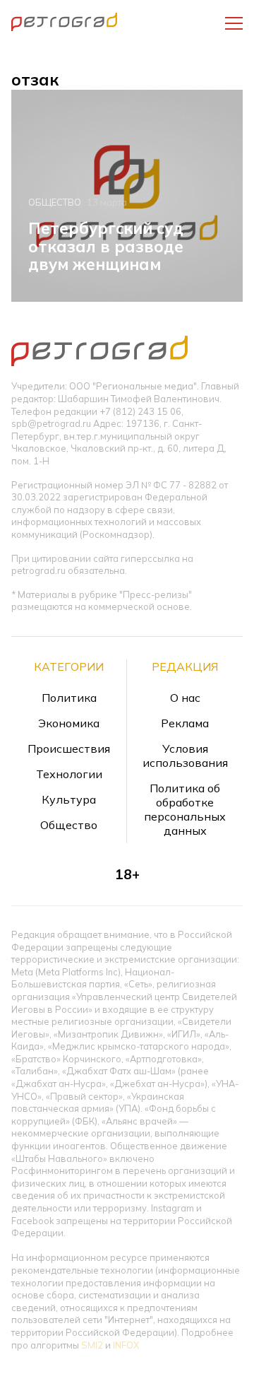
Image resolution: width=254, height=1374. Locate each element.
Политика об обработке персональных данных (185, 809)
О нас (185, 698)
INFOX (126, 1345)
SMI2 (92, 1345)
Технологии (69, 774)
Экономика (68, 723)
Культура (69, 799)
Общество (54, 202)
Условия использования (185, 755)
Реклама (185, 723)
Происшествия (69, 748)
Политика (69, 698)
